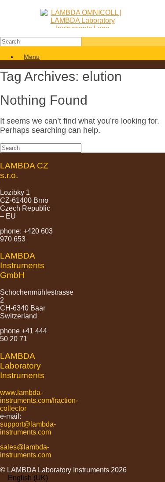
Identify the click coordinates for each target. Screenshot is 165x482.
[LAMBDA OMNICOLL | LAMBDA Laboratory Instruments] (82, 18)
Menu (32, 56)
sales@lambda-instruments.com (25, 451)
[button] (82, 478)
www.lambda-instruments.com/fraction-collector (39, 400)
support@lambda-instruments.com (28, 428)
